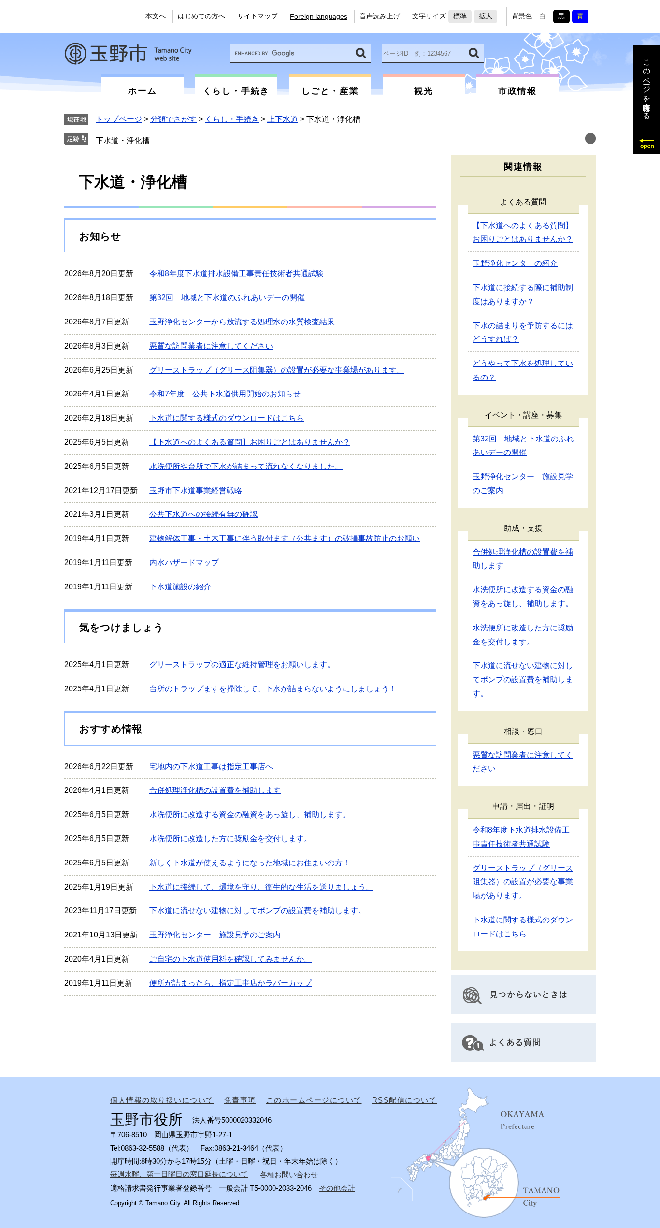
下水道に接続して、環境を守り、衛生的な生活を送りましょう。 (261, 887)
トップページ (119, 119)
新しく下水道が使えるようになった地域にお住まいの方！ (249, 863)
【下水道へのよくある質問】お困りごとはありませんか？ (249, 442)
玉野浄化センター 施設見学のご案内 (215, 935)
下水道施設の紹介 (180, 587)
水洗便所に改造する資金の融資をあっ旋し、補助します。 (249, 814)
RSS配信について (404, 1100)
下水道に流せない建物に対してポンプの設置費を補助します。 (257, 910)
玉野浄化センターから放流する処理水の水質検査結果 (242, 322)
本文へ (155, 16)
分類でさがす (173, 119)
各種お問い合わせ (289, 1174)
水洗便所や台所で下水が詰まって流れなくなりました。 (246, 466)
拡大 (485, 16)
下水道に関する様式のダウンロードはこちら (226, 418)
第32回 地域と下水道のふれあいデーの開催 (227, 297)
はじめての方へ (201, 16)
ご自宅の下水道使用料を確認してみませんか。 (230, 959)
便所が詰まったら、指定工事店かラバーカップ (230, 983)
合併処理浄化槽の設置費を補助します (215, 790)
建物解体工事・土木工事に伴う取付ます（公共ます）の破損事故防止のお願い (284, 538)
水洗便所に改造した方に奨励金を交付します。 (230, 838)
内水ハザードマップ (184, 562)
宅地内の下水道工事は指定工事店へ (211, 766)
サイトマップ (257, 16)
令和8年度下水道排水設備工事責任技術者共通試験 (236, 273)
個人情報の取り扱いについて (162, 1100)
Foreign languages (318, 16)
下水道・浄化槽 (123, 140)
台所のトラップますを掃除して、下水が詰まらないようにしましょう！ (273, 689)
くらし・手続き (232, 119)
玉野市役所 (128, 54)
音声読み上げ (379, 16)
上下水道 (282, 119)
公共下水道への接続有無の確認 (203, 514)
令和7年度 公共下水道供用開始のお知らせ (225, 394)
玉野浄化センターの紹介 (515, 263)
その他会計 (337, 1188)
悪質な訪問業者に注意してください (211, 346)
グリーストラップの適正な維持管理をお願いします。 (242, 664)
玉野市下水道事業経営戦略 (195, 490)
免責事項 (240, 1100)
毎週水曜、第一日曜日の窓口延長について (179, 1174)
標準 (460, 16)
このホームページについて (314, 1100)
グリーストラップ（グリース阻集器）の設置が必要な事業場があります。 (276, 370)
